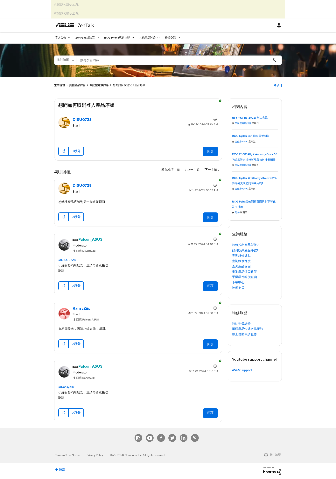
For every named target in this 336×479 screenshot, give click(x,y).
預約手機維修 (241, 324)
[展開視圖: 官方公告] (69, 38)
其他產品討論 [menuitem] (147, 38)
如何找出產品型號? (245, 245)
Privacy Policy (95, 455)
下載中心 (238, 282)
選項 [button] (276, 85)
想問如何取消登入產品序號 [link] (129, 85)
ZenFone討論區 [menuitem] (85, 38)
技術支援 (238, 288)
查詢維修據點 (241, 256)
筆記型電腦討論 (99, 85)
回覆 (210, 151)
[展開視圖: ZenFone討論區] (98, 38)
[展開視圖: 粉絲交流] (179, 38)
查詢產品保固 (241, 266)
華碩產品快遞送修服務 (247, 329)
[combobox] (179, 60)
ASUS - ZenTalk (74, 25)
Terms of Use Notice (67, 455)
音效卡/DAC (241, 141)
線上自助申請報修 (244, 334)
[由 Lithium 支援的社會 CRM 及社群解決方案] (272, 471)
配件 (237, 212)
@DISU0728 (67, 260)
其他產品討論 (77, 85)
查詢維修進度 (241, 261)
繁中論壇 (59, 85)
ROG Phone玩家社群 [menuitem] (117, 38)
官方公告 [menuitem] (60, 38)
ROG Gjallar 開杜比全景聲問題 (251, 136)
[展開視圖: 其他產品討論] (158, 38)
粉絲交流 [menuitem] (170, 38)
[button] (64, 151)
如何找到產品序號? (245, 250)
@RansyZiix (66, 387)
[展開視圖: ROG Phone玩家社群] (133, 38)
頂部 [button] (62, 470)
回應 (86, 251)
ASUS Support (242, 370)
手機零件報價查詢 (244, 277)
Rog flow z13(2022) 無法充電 (250, 118)
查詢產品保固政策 (244, 272)
